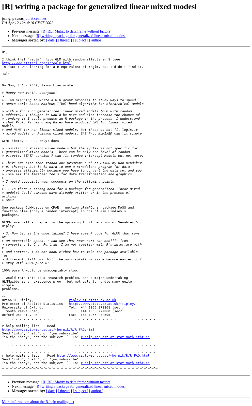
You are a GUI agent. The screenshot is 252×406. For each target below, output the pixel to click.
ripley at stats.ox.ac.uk (92, 300)
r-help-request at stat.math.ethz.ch (115, 337)
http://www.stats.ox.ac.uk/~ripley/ (102, 304)
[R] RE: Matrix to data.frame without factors (75, 31)
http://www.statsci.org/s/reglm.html (36, 63)
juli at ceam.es (36, 18)
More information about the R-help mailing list (38, 402)
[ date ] (51, 40)
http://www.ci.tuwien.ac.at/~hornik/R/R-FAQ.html (48, 329)
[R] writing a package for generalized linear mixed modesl (80, 36)
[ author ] (96, 40)
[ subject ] (80, 40)
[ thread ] (65, 40)
